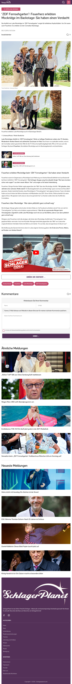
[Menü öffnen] (68, 2)
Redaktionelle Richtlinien (10, 673)
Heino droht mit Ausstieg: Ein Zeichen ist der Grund (20, 492)
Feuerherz (17, 284)
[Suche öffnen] (63, 2)
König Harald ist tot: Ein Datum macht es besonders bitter (22, 573)
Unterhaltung (6, 631)
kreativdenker (6, 35)
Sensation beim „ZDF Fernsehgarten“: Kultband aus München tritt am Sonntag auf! (31, 456)
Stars (4, 628)
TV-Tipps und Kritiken (11, 9)
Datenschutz (6, 662)
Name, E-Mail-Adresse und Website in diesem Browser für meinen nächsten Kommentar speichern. (35, 311)
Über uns (5, 671)
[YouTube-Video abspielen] (36, 252)
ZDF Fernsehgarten (41, 284)
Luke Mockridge (28, 284)
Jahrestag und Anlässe (9, 640)
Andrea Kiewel (7, 284)
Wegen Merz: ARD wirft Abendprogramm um (24, 166)
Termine (5, 637)
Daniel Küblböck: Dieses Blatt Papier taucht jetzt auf (20, 546)
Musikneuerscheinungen (10, 634)
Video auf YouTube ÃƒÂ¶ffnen (61, 270)
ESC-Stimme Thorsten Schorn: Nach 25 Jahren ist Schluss (23, 519)
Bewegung (6, 651)
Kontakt (5, 668)
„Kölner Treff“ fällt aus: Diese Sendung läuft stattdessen (26, 156)
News (4, 625)
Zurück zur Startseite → (36, 277)
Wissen (5, 643)
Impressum (6, 665)
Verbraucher (6, 646)
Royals (5, 648)
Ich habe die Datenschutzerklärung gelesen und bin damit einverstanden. (22, 330)
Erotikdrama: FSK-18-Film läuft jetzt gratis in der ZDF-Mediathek (25, 429)
